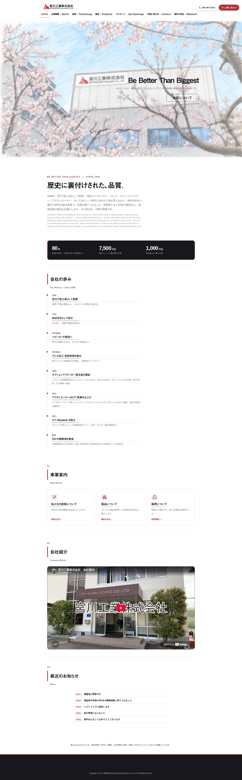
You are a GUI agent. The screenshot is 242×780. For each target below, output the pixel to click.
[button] (18, 89)
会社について (182, 97)
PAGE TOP (233, 754)
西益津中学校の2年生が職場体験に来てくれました (108, 700)
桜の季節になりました (94, 713)
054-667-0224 (208, 7)
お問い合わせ (231, 7)
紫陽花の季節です (92, 694)
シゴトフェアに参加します (97, 706)
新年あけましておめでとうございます (102, 719)
